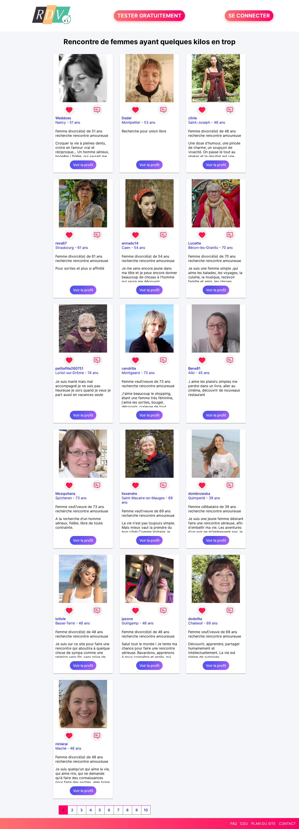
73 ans (149, 373)
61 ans (82, 247)
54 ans (139, 247)
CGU (244, 823)
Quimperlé (196, 498)
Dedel (126, 118)
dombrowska (199, 493)
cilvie (192, 118)
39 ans (214, 498)
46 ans (147, 623)
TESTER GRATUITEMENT (149, 15)
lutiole (60, 618)
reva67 (61, 243)
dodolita (195, 618)
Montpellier (131, 122)
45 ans (203, 373)
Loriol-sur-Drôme (69, 373)
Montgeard (131, 373)
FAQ (233, 823)
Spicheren (63, 498)
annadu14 (130, 243)
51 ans (75, 122)
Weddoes (63, 118)
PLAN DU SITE (263, 823)
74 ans (93, 373)
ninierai (61, 744)
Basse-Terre (65, 623)
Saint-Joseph (199, 122)
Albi (191, 373)
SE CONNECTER (249, 15)
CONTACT (287, 823)
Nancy (60, 122)
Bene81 (194, 368)
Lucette (194, 243)
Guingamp (130, 623)
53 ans (149, 122)
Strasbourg (64, 247)
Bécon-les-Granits (203, 247)
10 (146, 810)
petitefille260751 (69, 368)
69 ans (212, 623)
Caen (126, 247)
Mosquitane (65, 493)
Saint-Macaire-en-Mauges (143, 498)
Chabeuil (195, 623)
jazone (127, 618)
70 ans (227, 247)
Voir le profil (83, 165)
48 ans (219, 122)
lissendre (129, 493)
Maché (60, 748)
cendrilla (129, 368)
